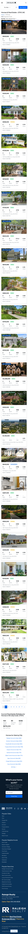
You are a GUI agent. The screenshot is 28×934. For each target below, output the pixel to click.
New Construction (6, 875)
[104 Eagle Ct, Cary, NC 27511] (14, 455)
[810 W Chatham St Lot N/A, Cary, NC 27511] (14, 426)
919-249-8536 (15, 902)
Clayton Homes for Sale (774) (14, 749)
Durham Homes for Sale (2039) (14, 741)
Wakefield (4, 862)
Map (15, 931)
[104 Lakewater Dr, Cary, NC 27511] (14, 341)
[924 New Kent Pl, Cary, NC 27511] (14, 483)
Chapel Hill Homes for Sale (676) (14, 761)
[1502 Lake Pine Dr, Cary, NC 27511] (14, 169)
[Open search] (22, 2)
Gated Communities (7, 884)
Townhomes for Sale (7, 871)
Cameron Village (6, 846)
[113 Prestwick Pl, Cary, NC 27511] (14, 198)
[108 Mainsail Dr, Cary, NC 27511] (14, 255)
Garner (3, 829)
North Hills (4, 857)
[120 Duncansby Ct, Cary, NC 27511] (14, 369)
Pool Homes (5, 888)
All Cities (13, 767)
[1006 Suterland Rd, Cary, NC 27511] (14, 226)
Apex (3, 816)
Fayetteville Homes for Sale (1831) (14, 744)
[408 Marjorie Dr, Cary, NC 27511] (14, 626)
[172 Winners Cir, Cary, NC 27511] (14, 84)
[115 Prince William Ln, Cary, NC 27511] (14, 141)
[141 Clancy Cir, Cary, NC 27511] (14, 540)
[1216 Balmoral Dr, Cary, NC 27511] (14, 597)
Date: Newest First (10, 18)
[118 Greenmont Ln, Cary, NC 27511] (14, 569)
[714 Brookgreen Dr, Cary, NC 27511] (14, 312)
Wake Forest (5, 835)
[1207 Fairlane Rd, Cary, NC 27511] (14, 512)
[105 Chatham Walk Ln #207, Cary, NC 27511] (14, 683)
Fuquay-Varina (5, 827)
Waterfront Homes (6, 882)
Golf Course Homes (6, 886)
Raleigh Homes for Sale (7, 868)
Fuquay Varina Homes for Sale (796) (14, 746)
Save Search (23, 7)
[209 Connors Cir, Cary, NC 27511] (14, 283)
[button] (2, 2)
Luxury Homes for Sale (7, 877)
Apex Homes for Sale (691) (14, 758)
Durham (4, 824)
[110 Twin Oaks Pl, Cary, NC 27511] (14, 398)
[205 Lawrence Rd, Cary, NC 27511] (14, 112)
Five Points (4, 851)
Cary (3, 818)
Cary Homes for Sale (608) (14, 764)
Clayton (4, 822)
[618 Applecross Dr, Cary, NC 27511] (14, 55)
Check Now (14, 796)
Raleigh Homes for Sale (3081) (14, 738)
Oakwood (4, 859)
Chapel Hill (4, 820)
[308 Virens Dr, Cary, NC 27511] (14, 654)
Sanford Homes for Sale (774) (14, 752)
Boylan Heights (5, 844)
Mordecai (4, 855)
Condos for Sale (6, 873)
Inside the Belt (5, 853)
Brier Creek (4, 842)
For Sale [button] (6, 7)
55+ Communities (6, 879)
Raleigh (4, 833)
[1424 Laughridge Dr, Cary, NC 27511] (14, 27)
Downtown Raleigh (6, 849)
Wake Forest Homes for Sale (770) (14, 755)
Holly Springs (5, 831)
